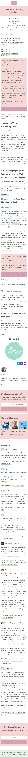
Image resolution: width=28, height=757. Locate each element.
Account (9, 754)
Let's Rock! (14, 409)
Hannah (6, 491)
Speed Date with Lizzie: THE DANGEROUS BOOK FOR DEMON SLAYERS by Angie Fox (14, 562)
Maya (6, 469)
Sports (24, 28)
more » (7, 385)
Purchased (9, 51)
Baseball (4, 25)
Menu (14, 3)
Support (4, 754)
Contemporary (16, 25)
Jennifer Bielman (9, 449)
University (19, 30)
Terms (19, 754)
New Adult (5, 28)
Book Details (14, 53)
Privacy (24, 754)
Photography (12, 28)
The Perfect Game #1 (11, 40)
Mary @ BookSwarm (10, 543)
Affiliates (15, 754)
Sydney (6, 668)
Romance (19, 28)
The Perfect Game (11, 30)
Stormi (6, 515)
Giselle (6, 570)
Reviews (14, 23)
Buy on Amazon (5, 53)
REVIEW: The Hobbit (18, 485)
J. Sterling (23, 25)
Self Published (14, 42)
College (9, 25)
